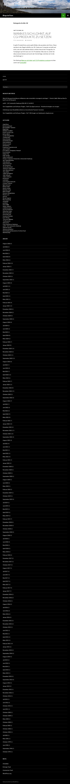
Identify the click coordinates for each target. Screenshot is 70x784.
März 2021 (6, 456)
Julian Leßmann (7, 176)
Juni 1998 (5, 745)
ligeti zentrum (7, 185)
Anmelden (6, 763)
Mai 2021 (5, 450)
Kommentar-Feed (8, 770)
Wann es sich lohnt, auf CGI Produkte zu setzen (32, 35)
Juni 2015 (5, 630)
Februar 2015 (6, 643)
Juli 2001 (5, 735)
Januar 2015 (6, 647)
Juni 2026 (5, 250)
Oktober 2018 (7, 529)
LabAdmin (5, 180)
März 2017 (6, 584)
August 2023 (6, 361)
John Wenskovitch (8, 170)
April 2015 (6, 637)
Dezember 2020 (7, 466)
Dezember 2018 (7, 522)
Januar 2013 (6, 686)
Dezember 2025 (7, 270)
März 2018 (6, 552)
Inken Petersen (7, 163)
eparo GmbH (6, 149)
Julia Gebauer (6, 175)
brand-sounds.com (8, 132)
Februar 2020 (6, 489)
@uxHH (5, 79)
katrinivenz (6, 178)
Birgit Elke (5, 129)
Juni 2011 (5, 709)
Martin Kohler (7, 188)
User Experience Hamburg (10, 224)
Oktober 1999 (7, 742)
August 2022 (6, 401)
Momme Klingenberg (9, 193)
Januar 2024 (6, 345)
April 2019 (6, 512)
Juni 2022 (5, 407)
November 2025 (7, 273)
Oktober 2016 (7, 601)
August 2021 (6, 440)
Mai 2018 (5, 545)
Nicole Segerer (7, 198)
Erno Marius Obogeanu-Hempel (12, 150)
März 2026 (6, 260)
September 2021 (7, 437)
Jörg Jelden (6, 172)
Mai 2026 (5, 253)
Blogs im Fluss (8, 15)
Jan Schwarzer (7, 165)
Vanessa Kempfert (8, 229)
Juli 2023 (5, 365)
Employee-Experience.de (10, 147)
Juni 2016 (5, 611)
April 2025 (6, 296)
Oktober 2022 (7, 394)
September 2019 (7, 499)
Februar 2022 (6, 420)
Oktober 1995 (7, 751)
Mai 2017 (5, 578)
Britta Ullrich (6, 134)
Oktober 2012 (7, 696)
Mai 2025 (5, 293)
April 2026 (6, 256)
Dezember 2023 (7, 348)
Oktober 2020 (7, 473)
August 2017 (6, 568)
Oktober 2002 (7, 729)
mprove (5, 196)
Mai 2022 (5, 411)
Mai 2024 (5, 332)
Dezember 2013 (7, 676)
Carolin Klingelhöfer (8, 136)
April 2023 (6, 374)
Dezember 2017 (7, 558)
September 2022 (7, 397)
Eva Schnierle (6, 152)
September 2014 (7, 653)
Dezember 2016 (7, 594)
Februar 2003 (6, 725)
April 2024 (6, 335)
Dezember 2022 (7, 388)
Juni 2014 (5, 663)
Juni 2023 (5, 368)
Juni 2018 (5, 542)
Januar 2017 (6, 591)
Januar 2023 (6, 384)
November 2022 (7, 391)
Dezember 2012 (7, 689)
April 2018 (6, 548)
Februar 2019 (6, 519)
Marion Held (6, 186)
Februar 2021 (6, 460)
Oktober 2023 (7, 355)
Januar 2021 (6, 463)
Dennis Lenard (7, 144)
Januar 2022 (6, 424)
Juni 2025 (5, 289)
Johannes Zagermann (9, 168)
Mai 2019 (5, 509)
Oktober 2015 (7, 627)
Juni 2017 (5, 574)
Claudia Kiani (6, 137)
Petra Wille (6, 204)
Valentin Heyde (7, 227)
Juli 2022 (5, 404)
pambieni (5, 203)
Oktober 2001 (7, 732)
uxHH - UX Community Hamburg (12, 226)
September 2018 (7, 532)
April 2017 (6, 581)
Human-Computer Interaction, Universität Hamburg (17, 158)
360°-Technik (17, 30)
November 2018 (7, 525)
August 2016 (6, 604)
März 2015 (6, 640)
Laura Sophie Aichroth (9, 181)
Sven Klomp (6, 217)
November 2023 (7, 352)
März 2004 (6, 719)
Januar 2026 (6, 266)
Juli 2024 (5, 325)
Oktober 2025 (7, 276)
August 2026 (6, 243)
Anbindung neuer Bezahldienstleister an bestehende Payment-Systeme (23, 110)
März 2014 (6, 673)
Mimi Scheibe (6, 191)
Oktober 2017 (7, 565)
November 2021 (7, 430)
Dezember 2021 (7, 427)
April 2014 (6, 670)
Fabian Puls (6, 154)
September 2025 (7, 279)
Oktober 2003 (7, 722)
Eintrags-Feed (7, 767)
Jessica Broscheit (8, 167)
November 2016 (7, 597)
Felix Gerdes (6, 155)
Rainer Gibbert (7, 206)
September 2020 (7, 476)
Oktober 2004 (7, 715)
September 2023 (7, 358)
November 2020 (7, 470)
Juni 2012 (5, 702)
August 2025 (6, 283)
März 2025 (6, 299)
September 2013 (7, 679)
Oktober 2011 (7, 706)
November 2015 (7, 624)
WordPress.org (7, 773)
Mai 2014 (5, 666)
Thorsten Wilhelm (8, 219)
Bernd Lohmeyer (7, 126)
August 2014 (6, 656)
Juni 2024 (5, 329)
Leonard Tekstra (7, 183)
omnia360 (29, 40)
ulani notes (6, 222)
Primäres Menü (68, 15)
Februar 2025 (6, 302)
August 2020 (6, 479)
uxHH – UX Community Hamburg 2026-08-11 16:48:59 (18, 103)
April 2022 (6, 414)
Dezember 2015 (7, 620)
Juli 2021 (5, 443)
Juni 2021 (5, 447)
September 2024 (7, 319)
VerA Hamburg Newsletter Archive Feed (14, 231)
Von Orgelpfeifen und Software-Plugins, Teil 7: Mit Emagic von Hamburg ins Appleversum (28, 113)
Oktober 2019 (7, 496)
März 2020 (6, 486)
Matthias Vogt (7, 190)
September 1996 (7, 748)
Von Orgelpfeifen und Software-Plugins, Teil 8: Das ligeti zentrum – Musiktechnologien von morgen (31, 106)
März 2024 (6, 338)
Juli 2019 (5, 502)
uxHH (4, 76)
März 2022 (6, 417)
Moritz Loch (6, 195)
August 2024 (6, 322)
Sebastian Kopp (7, 211)
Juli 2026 (5, 247)
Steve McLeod (7, 214)
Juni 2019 (5, 506)
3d (22, 30)
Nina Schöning (7, 199)
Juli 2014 (5, 660)
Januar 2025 (6, 306)
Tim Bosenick (6, 221)
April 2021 (6, 453)
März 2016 (6, 614)
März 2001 (6, 738)
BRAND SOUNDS (8, 131)
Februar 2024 (6, 342)
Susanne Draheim (8, 216)
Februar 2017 (6, 588)
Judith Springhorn (8, 173)
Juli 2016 (5, 607)
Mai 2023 (5, 371)
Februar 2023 (6, 381)
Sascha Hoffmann (8, 209)
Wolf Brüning (6, 232)
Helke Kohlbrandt (8, 157)
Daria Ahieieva (7, 142)
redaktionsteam (7, 208)
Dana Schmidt (7, 139)
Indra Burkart (6, 162)
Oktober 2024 (7, 315)
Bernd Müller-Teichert (9, 127)
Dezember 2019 (7, 492)
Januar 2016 (6, 617)
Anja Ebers (6, 124)
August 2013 (6, 683)
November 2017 (7, 561)
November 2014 (7, 650)
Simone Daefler (7, 213)
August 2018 (6, 535)
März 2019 (6, 515)
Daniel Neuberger (8, 140)
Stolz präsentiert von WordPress (11, 781)
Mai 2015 (5, 633)
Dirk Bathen (6, 145)
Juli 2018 (5, 538)
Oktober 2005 (7, 712)
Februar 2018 (6, 555)
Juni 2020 (5, 483)
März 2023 (6, 378)
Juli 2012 (5, 699)
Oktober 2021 (7, 433)
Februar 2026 (6, 263)
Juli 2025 (5, 286)
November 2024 (7, 312)
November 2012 (7, 692)
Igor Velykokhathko (8, 160)
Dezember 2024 (7, 309)
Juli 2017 (5, 571)
